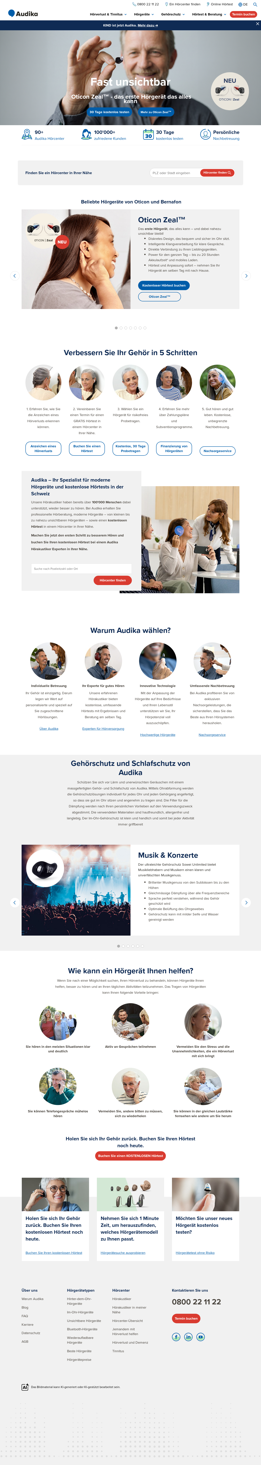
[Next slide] (246, 276)
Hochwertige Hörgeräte (157, 734)
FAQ (25, 1316)
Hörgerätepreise (79, 1359)
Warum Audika (32, 1298)
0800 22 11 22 (196, 1301)
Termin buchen (243, 14)
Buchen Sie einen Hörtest (87, 448)
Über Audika (49, 728)
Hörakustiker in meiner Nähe (129, 1309)
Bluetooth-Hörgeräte (82, 1329)
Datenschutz (31, 1333)
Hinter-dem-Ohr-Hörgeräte (79, 1301)
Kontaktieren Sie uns (190, 1290)
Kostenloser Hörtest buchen (164, 285)
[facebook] (176, 1338)
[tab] (108, 14)
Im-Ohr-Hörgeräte (80, 1312)
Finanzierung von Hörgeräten (174, 448)
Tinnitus (118, 1351)
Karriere (27, 1324)
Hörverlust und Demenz (130, 1342)
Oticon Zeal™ (159, 296)
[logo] (23, 13)
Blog (25, 1307)
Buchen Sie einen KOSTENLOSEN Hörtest (130, 1155)
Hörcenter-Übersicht (127, 1320)
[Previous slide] (15, 276)
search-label (255, 4)
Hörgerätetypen (81, 1290)
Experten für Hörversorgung (103, 728)
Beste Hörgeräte (79, 1351)
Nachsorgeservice (218, 450)
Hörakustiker (121, 1298)
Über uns (30, 1290)
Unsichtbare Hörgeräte (84, 1320)
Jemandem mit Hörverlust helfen (125, 1331)
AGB (25, 1341)
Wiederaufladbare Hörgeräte (80, 1340)
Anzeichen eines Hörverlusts (43, 448)
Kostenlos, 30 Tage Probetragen (131, 448)
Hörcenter (121, 1290)
